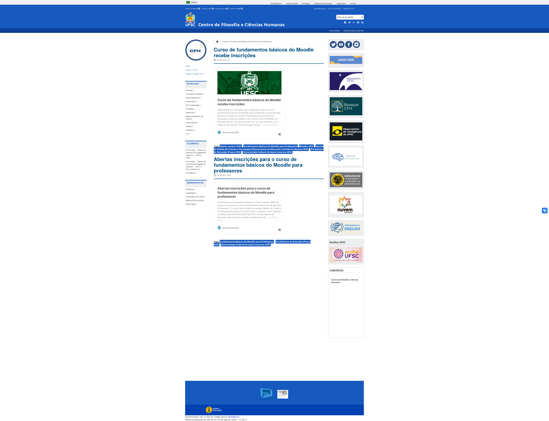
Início (188, 66)
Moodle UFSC (307, 146)
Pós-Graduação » (193, 105)
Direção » (190, 90)
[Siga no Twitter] (349, 22)
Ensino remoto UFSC (230, 146)
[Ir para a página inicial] (216, 41)
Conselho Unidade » (195, 94)
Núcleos (189, 126)
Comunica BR (291, 3)
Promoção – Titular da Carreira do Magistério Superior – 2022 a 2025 (196, 154)
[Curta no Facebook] (345, 22)
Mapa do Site (348, 8)
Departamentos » (194, 97)
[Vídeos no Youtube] (354, 22)
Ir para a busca (221, 8)
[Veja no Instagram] (358, 22)
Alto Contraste (334, 8)
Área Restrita (335, 30)
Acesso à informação (323, 3)
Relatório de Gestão (195, 200)
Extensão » (191, 112)
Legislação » (191, 193)
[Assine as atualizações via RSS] (362, 22)
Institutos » (190, 130)
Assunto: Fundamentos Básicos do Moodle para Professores (247, 41)
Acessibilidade (320, 8)
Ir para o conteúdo (192, 8)
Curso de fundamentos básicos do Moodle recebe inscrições (264, 52)
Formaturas (191, 173)
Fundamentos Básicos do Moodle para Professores (270, 146)
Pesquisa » (190, 109)
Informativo (191, 204)
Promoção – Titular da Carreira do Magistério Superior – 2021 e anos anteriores (196, 165)
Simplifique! (276, 3)
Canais (353, 3)
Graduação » (191, 101)
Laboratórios (191, 122)
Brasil (194, 2)
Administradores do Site (353, 30)
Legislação (340, 3)
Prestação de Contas (195, 196)
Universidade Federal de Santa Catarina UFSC (267, 152)
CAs (187, 133)
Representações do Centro (194, 117)
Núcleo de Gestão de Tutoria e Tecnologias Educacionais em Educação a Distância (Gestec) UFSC (268, 148)
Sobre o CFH (191, 70)
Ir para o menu (207, 8)
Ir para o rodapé (235, 8)
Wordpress (233, 416)
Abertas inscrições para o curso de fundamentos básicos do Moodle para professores (258, 164)
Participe (306, 3)
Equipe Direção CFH (194, 74)
